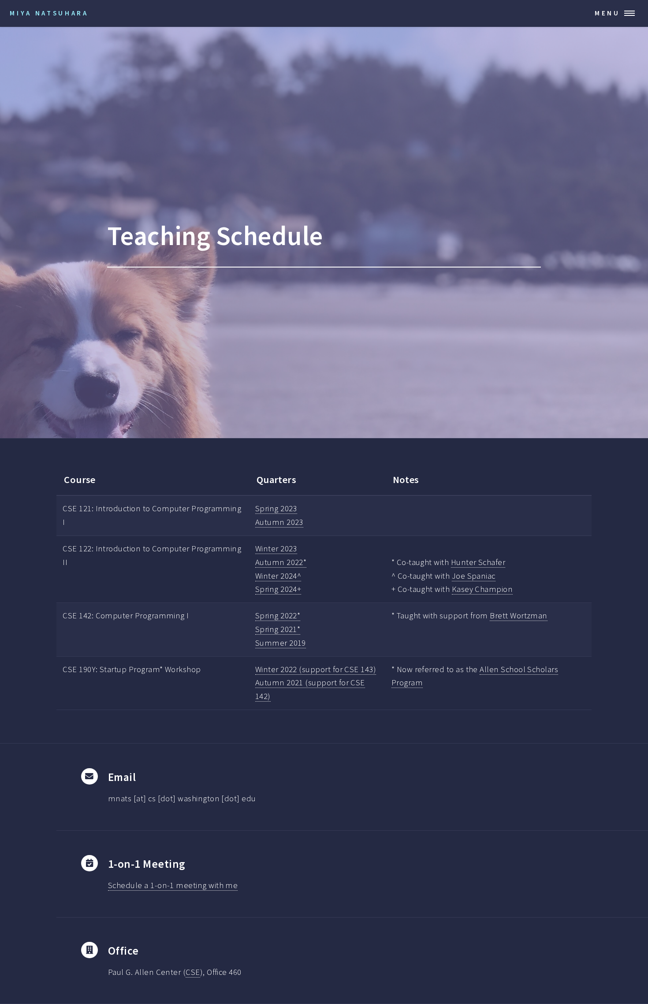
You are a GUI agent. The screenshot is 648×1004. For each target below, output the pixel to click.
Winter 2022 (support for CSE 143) (315, 669)
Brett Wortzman (518, 615)
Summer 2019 (280, 643)
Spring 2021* (278, 629)
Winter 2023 (276, 548)
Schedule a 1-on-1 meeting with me (173, 885)
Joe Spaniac (473, 576)
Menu (607, 13)
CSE (193, 972)
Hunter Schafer (478, 562)
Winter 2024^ (278, 576)
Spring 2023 (276, 508)
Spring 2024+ (278, 589)
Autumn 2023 (279, 522)
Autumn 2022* (281, 562)
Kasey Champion (482, 589)
